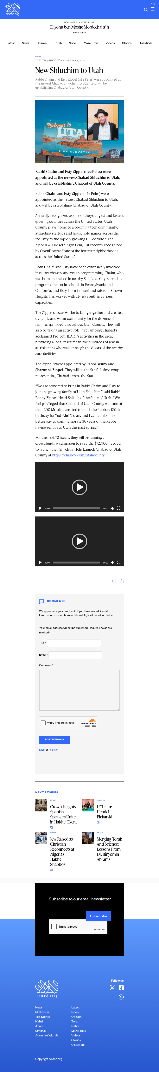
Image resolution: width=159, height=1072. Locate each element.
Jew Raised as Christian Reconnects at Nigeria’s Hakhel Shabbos (62, 851)
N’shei (72, 43)
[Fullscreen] (119, 508)
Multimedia (42, 1012)
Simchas (101, 801)
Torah (58, 43)
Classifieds (145, 43)
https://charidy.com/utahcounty (78, 455)
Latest (11, 43)
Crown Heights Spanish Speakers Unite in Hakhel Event (63, 814)
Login (42, 750)
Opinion (41, 43)
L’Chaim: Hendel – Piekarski (104, 812)
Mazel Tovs (91, 43)
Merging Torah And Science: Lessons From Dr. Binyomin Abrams (109, 849)
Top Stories (42, 1017)
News (25, 43)
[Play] (40, 508)
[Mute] (112, 508)
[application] (79, 487)
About (39, 1026)
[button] (79, 487)
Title (42, 643)
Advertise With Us (46, 1036)
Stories (126, 43)
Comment (46, 665)
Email (43, 655)
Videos (110, 43)
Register (53, 750)
